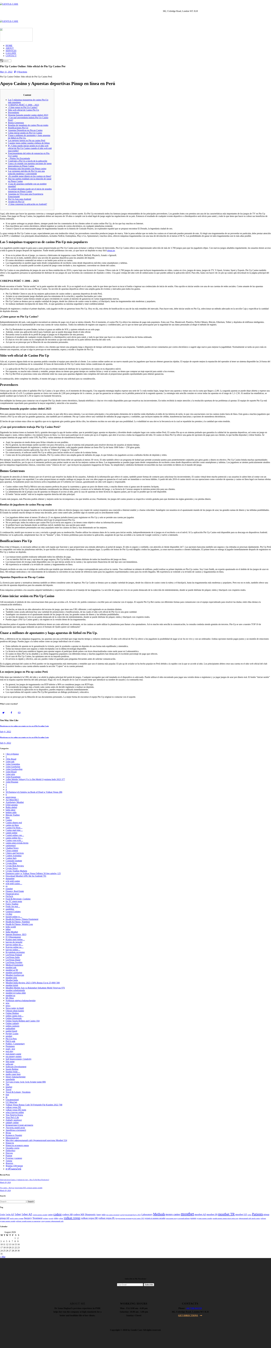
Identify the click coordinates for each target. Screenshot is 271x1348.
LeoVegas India (13, 957)
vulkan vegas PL (106, 1218)
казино (193, 1218)
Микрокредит (12, 1138)
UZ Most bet (11, 1102)
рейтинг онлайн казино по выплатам (28, 1221)
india (104, 1215)
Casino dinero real (14, 822)
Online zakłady (12, 1023)
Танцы (9, 1160)
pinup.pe (111, 250)
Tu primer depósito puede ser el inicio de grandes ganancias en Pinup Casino (30, 190)
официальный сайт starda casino (249, 1218)
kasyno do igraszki (14, 942)
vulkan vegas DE (13, 1107)
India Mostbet (12, 932)
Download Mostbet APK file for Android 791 (26, 876)
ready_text (10, 1049)
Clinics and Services (15, 853)
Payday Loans (12, 1033)
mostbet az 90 (12, 970)
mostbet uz (10, 995)
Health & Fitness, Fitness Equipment (22, 919)
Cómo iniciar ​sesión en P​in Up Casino (25, 133)
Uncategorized (12, 1099)
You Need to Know (14, 1115)
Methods (159, 1214)
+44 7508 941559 (194, 1308)
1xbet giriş (10, 774)
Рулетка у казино (14, 1158)
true (7, 1094)
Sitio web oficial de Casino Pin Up (23, 110)
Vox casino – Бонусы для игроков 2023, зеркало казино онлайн (21, 1188)
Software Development (16, 1066)
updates (45, 1218)
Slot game (10, 1061)
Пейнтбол (10, 1150)
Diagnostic (90, 1214)
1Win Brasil (11, 759)
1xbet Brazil (11, 772)
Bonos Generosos (16, 122)
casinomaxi (11, 845)
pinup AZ (4, 1218)
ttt (6, 1097)
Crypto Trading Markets (16, 871)
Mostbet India (12, 980)
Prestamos (10, 1046)
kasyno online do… (14, 944)
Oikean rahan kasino (15, 1010)
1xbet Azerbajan (13, 766)
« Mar (2, 1256)
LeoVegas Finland (14, 955)
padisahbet (10, 1028)
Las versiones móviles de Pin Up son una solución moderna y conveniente (26, 172)
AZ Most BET (12, 799)
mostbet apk (11, 967)
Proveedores (13, 112)
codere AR (67, 1214)
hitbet (8, 929)
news (8, 1005)
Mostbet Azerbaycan (15, 975)
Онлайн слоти (12, 1148)
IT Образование (13, 937)
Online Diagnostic (14, 1018)
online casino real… (14, 1016)
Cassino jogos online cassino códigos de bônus (29, 143)
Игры (8, 1133)
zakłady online (12, 1122)
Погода (9, 1153)
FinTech (9, 896)
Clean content (12, 850)
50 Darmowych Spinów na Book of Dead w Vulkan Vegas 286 (34, 792)
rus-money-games (13, 1056)
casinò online (11, 833)
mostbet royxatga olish (16, 993)
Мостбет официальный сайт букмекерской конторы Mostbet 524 (36, 1140)
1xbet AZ (26, 1214)
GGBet (9, 914)
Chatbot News (12, 848)
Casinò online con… (15, 835)
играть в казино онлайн (155, 1218)
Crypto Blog (11, 863)
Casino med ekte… (14, 830)
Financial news (12, 894)
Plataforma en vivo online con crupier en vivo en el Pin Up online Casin (24, 726)
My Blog (10, 998)
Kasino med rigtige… (15, 939)
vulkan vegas (72, 1218)
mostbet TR (226, 1214)
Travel (8, 1089)
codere (57, 1214)
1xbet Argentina (13, 764)
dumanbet (10, 878)
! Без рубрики (12, 754)
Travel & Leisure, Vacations (18, 1092)
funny (98, 1215)
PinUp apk (10, 1041)
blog (8, 817)
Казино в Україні (14, 1135)
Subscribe (149, 1285)
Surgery (28, 1218)
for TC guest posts (14, 901)
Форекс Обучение (14, 1166)
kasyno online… (13, 949)
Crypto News (12, 868)
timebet (9, 1087)
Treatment (37, 1218)
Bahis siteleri (11, 807)
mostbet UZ (241, 1214)
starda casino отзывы (16, 1218)
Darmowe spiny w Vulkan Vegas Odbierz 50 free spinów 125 (33, 873)
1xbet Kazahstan (13, 777)
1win (2, 1214)
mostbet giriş (11, 977)
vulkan (61, 1218)
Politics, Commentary (15, 1044)
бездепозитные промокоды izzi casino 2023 (130, 1218)
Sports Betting (12, 1069)
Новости (10, 1143)
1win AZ (10, 1214)
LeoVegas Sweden (14, 962)
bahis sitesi (10, 810)
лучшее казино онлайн (204, 1218)
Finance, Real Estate (15, 891)
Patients (257, 1214)
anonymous (11, 797)
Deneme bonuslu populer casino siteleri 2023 (28, 115)
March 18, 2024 (5, 1182)
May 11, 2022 (6, 72)
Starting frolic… (13, 1071)
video (56, 1218)
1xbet (18, 1214)
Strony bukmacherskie (16, 1077)
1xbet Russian (12, 782)
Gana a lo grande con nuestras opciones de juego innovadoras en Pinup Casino (30, 164)
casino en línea (12, 825)
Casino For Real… (14, 827)
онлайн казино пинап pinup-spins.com (225, 1218)
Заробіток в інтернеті (16, 1130)
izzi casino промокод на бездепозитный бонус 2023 (123, 1215)
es (6, 886)
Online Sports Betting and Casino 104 (23, 1021)
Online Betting (12, 1013)
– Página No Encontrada (19, 158)
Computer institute (14, 861)
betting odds (11, 812)
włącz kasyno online (15, 1112)
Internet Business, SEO (16, 934)
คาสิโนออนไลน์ (13, 1169)
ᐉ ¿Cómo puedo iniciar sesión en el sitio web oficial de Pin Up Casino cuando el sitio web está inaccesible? (30, 148)
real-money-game (13, 1054)
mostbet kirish (12, 985)
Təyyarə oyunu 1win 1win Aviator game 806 (26, 1082)
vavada (51, 1218)
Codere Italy (11, 858)
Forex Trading (12, 904)
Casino (9, 820)
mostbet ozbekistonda (15, 990)
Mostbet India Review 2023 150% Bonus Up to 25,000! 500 (33, 983)
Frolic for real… (13, 906)
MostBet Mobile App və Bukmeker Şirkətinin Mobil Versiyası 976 (35, 988)
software (9, 1064)
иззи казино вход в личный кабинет (178, 1218)
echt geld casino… (14, 883)
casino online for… (14, 838)
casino (50, 1215)
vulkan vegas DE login (16, 1110)
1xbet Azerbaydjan (14, 769)
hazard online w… (14, 916)
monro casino (173, 1214)
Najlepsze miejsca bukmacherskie (21, 1000)
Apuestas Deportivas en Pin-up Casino (25, 130)
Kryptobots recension (15, 952)
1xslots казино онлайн (40, 1215)
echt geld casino (13, 881)
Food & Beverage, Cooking (18, 899)
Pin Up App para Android (19, 199)
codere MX (78, 1214)
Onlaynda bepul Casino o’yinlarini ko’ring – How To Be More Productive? (24, 1180)
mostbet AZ (200, 1214)
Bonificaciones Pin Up (18, 128)
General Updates (13, 911)
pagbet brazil (11, 1031)
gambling (10, 909)
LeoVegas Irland (13, 960)
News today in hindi (15, 1008)
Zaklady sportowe (14, 1120)
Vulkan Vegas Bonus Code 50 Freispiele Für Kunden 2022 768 (34, 1105)
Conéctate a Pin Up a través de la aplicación (27, 161)
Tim (7, 1084)
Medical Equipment (14, 965)
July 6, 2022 (5, 731)
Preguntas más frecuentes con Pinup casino (27, 168)
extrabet (9, 888)
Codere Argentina (13, 855)
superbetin (10, 1079)
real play (9, 1051)
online (249, 1215)
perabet (9, 1036)
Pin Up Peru (11, 1038)
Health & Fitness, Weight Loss (19, 924)
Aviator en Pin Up (16, 201)
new (7, 1003)
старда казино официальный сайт (52, 1221)
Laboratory (147, 1214)
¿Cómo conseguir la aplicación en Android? (27, 204)
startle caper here (13, 1074)
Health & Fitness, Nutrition (18, 922)
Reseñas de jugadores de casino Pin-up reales (28, 125)
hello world (11, 927)
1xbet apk (10, 761)
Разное (9, 1155)
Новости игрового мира (17, 1145)
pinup (266, 1214)
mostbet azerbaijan (14, 972)
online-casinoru (12, 1026)
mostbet (187, 1214)
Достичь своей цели (15, 1127)
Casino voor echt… (14, 840)
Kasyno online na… (15, 947)
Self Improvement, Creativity (18, 1059)
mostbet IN (212, 1214)
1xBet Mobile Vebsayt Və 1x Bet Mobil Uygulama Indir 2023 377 (35, 779)
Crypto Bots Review (15, 866)
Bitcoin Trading (13, 815)
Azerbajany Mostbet (15, 802)
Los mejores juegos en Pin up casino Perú (26, 140)
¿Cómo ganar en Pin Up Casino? (22, 107)
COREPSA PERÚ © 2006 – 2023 (23, 105)
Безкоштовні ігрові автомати (19, 1125)
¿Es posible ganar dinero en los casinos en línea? (29, 176)
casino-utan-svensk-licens (17, 843)
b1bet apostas (12, 805)
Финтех (9, 1163)
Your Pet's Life (12, 1117)
